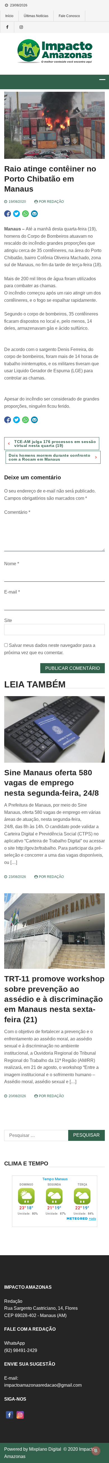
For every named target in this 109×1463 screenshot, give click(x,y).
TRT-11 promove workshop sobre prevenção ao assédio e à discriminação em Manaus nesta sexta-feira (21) (54, 999)
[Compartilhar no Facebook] (7, 213)
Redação (55, 202)
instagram (21, 27)
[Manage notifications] (95, 1450)
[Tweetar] (16, 213)
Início (9, 16)
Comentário (17, 512)
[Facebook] (9, 1415)
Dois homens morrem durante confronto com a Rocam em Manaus (49, 457)
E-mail (12, 592)
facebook (7, 27)
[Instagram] (20, 1415)
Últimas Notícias (36, 16)
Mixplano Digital (45, 1449)
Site (8, 620)
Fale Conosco (69, 16)
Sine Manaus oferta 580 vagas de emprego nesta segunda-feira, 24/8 (51, 782)
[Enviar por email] (34, 213)
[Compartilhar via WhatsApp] (25, 213)
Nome (11, 563)
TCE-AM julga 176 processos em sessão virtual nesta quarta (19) (55, 443)
